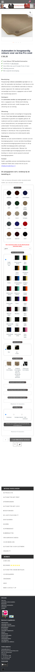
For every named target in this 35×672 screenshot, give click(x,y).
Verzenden (7, 579)
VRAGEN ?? (6, 551)
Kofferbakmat (8, 529)
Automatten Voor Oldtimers (13, 546)
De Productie (8, 493)
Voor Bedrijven (8, 542)
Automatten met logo (11, 506)
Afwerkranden (8, 502)
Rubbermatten (8, 533)
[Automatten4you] (17, 5)
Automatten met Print (11, 497)
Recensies (6, 565)
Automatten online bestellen (13, 570)
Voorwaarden (8, 574)
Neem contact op (9, 588)
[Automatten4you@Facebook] (17, 665)
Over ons (6, 561)
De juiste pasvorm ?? (10, 515)
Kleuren (6, 524)
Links (5, 583)
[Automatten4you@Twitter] (17, 669)
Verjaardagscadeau (10, 537)
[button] (30, 13)
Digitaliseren (7, 520)
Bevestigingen (8, 511)
